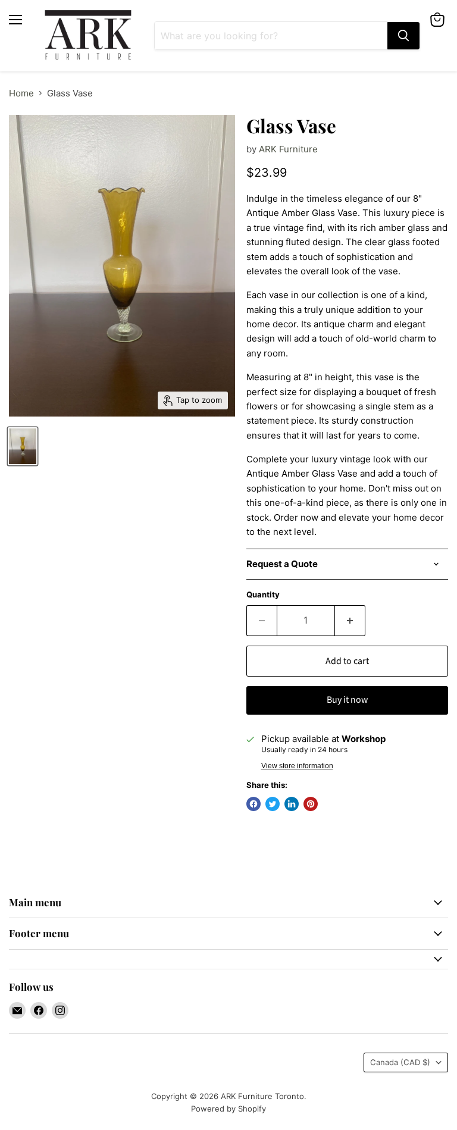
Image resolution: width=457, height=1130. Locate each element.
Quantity (263, 594)
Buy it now (347, 699)
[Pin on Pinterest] (310, 804)
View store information (297, 766)
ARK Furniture (288, 149)
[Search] (403, 35)
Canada (400, 1062)
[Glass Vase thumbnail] (22, 446)
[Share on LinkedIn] (291, 804)
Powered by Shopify (228, 1108)
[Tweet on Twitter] (272, 804)
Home (21, 93)
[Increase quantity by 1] (350, 620)
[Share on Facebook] (253, 804)
